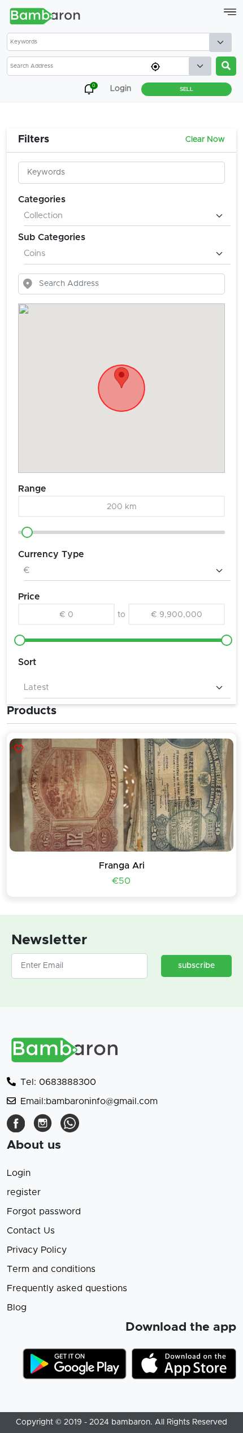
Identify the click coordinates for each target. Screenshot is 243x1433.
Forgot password (44, 1211)
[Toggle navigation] (230, 12)
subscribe (196, 966)
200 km (122, 507)
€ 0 (66, 615)
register (24, 1192)
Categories (42, 199)
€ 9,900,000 (176, 615)
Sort (27, 662)
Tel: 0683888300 (58, 1082)
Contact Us (31, 1230)
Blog (17, 1307)
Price (29, 596)
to (121, 615)
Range (32, 488)
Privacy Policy (37, 1249)
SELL (186, 89)
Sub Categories (51, 237)
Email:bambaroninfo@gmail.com (89, 1101)
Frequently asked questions (67, 1288)
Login (19, 1173)
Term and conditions (51, 1269)
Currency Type (51, 554)
